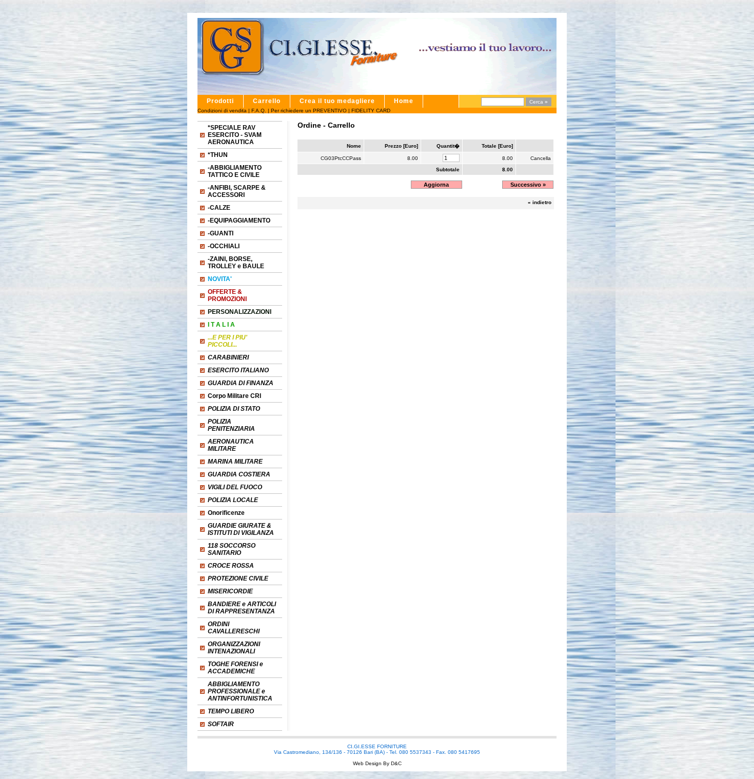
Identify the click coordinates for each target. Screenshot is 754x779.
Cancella (540, 158)
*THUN (218, 154)
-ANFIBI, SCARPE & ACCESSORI (237, 191)
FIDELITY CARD (370, 110)
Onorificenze (226, 512)
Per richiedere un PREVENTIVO (309, 110)
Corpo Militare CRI (234, 396)
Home (403, 101)
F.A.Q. (258, 110)
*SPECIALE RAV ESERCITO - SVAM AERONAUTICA (235, 135)
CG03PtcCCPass (341, 158)
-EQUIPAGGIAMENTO (239, 220)
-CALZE (219, 207)
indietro (541, 202)
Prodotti (220, 101)
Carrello (267, 101)
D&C (395, 763)
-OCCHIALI (224, 246)
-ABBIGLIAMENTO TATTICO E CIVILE (235, 171)
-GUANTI (220, 233)
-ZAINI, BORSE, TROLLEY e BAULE (236, 262)
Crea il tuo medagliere (337, 101)
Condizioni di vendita (222, 110)
